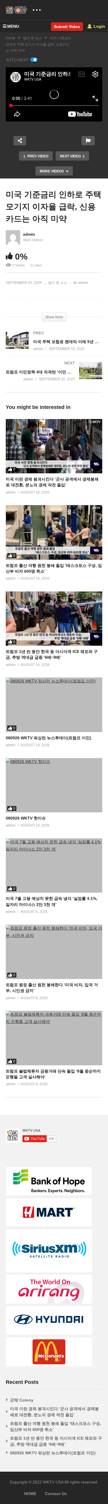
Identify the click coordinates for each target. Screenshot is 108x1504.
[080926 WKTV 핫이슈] (54, 785)
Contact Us (56, 1493)
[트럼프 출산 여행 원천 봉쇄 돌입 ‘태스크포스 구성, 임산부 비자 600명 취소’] (54, 532)
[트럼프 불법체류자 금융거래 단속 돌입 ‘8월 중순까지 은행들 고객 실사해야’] (54, 1038)
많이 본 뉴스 (32, 38)
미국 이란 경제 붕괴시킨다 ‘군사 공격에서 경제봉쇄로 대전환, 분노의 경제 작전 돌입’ (54, 1411)
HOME (30, 1493)
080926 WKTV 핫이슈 (26, 818)
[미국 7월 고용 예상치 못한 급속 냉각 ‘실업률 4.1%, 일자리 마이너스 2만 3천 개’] (54, 865)
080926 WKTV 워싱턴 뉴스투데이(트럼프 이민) (48, 738)
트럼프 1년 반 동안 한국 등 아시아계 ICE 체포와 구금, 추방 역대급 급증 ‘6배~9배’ (56, 1441)
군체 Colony (21, 1400)
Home (10, 38)
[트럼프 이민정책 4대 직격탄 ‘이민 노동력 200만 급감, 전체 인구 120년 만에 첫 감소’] (54, 377)
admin (29, 234)
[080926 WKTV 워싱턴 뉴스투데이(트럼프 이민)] (54, 704)
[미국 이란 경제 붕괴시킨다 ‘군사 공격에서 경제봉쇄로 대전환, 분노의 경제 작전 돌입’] (54, 446)
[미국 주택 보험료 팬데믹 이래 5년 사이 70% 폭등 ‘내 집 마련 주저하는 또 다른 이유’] (54, 347)
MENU (13, 26)
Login (98, 26)
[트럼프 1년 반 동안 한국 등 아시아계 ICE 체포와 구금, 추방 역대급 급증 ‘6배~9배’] (54, 618)
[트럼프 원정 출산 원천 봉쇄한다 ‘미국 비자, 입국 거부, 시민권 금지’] (54, 952)
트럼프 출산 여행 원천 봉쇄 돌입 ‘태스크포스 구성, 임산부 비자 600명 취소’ (55, 1426)
